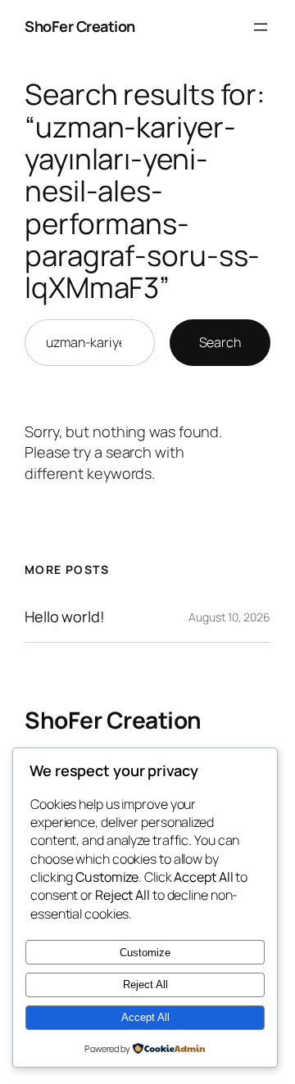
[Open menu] (260, 27)
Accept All (145, 1017)
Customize (145, 952)
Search (220, 342)
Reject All (145, 984)
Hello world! (65, 616)
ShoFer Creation (80, 26)
